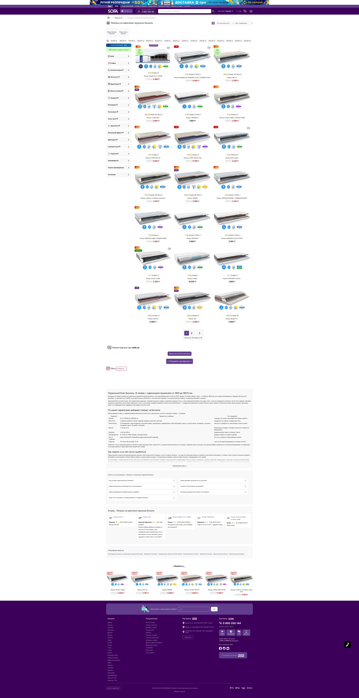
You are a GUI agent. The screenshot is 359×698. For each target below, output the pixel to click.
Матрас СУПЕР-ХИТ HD (153, 158)
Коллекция (112, 175)
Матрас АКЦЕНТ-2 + (232, 319)
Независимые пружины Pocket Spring (170, 554)
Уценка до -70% (112, 680)
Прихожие (111, 630)
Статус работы (150, 652)
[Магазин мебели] (116, 6)
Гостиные (110, 627)
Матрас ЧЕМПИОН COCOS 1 (232, 278)
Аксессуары (111, 673)
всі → (184, 566)
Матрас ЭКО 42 (142, 590)
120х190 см (132, 41)
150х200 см (220, 41)
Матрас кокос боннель (123, 32)
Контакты (187, 6)
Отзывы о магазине (140, 6)
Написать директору (113, 688)
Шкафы (110, 645)
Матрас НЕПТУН (153, 319)
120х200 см (194, 41)
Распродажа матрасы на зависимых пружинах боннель (125, 554)
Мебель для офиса (113, 658)
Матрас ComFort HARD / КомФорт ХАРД (231, 118)
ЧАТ (239, 634)
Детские (110, 632)
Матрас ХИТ (192, 319)
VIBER (222, 634)
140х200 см (140, 41)
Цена (112, 56)
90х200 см (123, 41)
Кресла (110, 652)
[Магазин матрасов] (109, 7)
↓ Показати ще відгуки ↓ (179, 361)
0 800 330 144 (148, 12)
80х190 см (114, 41)
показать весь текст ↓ (179, 466)
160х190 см (229, 41)
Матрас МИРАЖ (192, 198)
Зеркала (110, 665)
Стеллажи (110, 668)
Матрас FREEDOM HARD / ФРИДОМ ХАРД (153, 238)
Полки (109, 663)
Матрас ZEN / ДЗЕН (232, 158)
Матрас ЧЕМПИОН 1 (192, 118)
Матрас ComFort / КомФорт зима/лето (153, 198)
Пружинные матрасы (150, 554)
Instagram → (121, 369)
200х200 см (247, 41)
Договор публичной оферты (154, 642)
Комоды (110, 642)
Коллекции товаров (151, 640)
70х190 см (167, 41)
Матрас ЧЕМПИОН (192, 238)
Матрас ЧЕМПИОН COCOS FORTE (232, 238)
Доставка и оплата (164, 6)
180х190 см (238, 41)
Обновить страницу (179, 691)
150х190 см (211, 41)
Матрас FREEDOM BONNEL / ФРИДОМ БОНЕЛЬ (232, 198)
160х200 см (149, 41)
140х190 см (203, 41)
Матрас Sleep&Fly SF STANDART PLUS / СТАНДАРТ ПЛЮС (192, 77)
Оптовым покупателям (152, 637)
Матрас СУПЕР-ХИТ (153, 118)
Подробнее (187, 637)
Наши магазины (127, 6)
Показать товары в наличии (120, 50)
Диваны (110, 622)
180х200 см (158, 41)
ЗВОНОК (246, 634)
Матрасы (110, 637)
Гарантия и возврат (177, 6)
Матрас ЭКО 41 (232, 77)
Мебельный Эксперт (151, 645)
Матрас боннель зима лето (111, 32)
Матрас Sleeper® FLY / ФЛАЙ (153, 76)
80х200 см (176, 41)
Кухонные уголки (113, 655)
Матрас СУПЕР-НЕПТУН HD (192, 158)
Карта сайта (149, 650)
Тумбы (109, 640)
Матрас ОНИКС (192, 278)
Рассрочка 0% (152, 6)
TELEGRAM (231, 634)
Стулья (110, 650)
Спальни (110, 625)
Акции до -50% (112, 678)
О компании (149, 647)
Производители (112, 675)
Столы (109, 647)
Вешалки (110, 670)
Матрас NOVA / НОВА (153, 278)
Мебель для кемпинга (114, 660)
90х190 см (185, 41)
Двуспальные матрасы (221, 554)
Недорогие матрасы (206, 554)
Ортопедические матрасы (230, 655)
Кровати (110, 635)
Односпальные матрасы (236, 554)
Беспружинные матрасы (191, 554)
